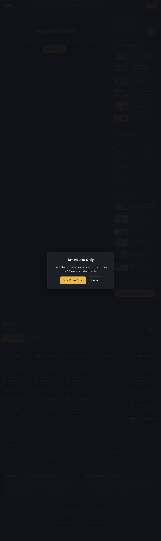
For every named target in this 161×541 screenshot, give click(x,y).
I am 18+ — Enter (73, 280)
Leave (94, 280)
